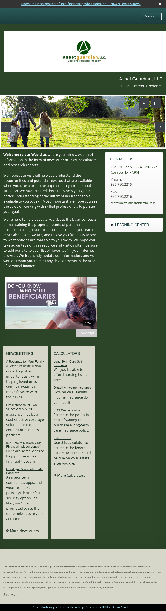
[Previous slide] (6, 127)
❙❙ (155, 103)
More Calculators (71, 475)
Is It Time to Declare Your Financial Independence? (23, 444)
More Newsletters (24, 530)
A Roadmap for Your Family (25, 361)
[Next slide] (160, 127)
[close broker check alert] (160, 4)
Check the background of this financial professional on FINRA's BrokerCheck (80, 4)
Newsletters (19, 354)
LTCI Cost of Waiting (67, 410)
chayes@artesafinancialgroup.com (133, 203)
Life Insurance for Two (21, 405)
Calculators (67, 354)
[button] (152, 16)
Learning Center (132, 225)
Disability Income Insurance (72, 387)
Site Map (10, 594)
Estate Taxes (62, 438)
